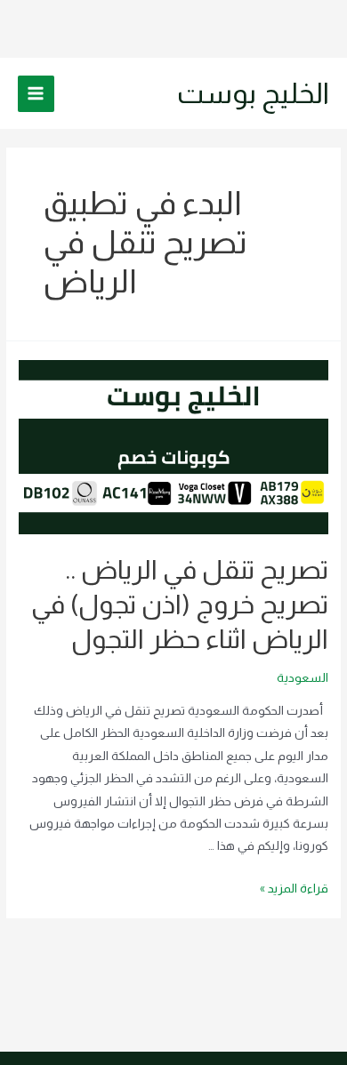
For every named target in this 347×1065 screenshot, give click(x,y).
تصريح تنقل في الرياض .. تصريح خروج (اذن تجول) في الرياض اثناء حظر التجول (179, 604)
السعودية (302, 678)
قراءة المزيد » (294, 888)
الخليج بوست (253, 93)
